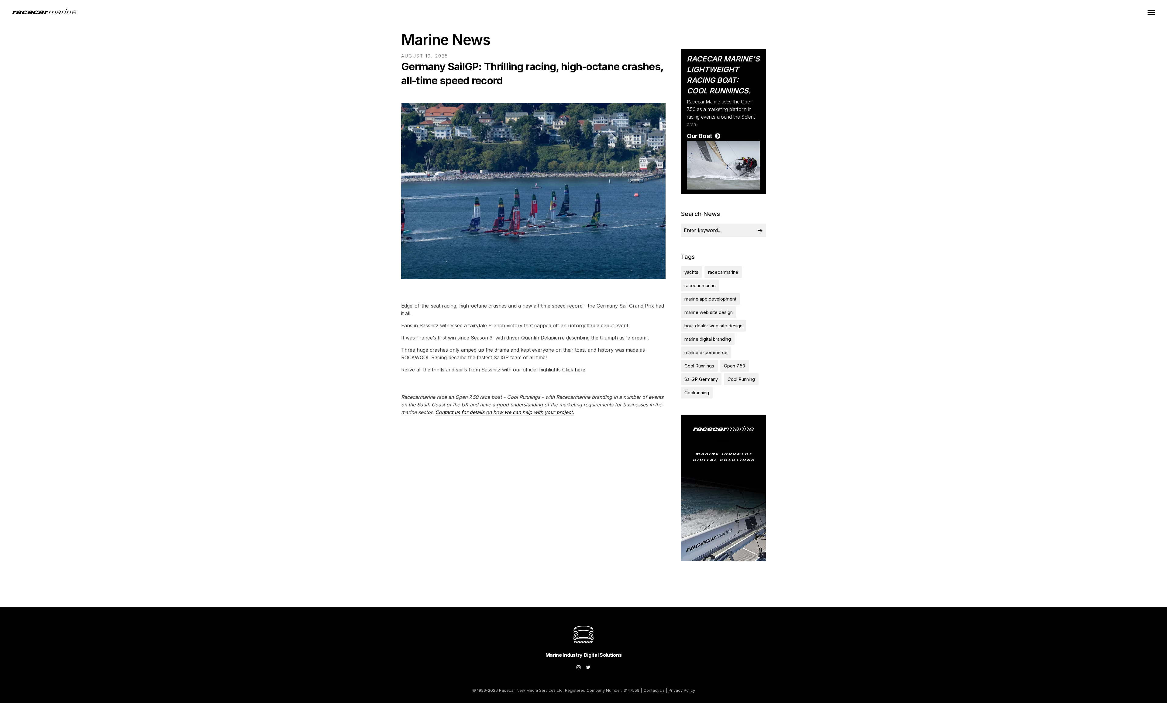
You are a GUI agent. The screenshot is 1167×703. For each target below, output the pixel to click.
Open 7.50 (734, 366)
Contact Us (654, 690)
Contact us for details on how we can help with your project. (504, 412)
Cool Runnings (699, 366)
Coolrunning (696, 392)
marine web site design (708, 312)
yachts (691, 272)
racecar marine (700, 285)
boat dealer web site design (713, 326)
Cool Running (741, 379)
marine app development (710, 299)
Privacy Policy (682, 690)
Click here (573, 370)
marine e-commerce (706, 352)
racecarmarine (723, 272)
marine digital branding (707, 339)
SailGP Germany (701, 379)
